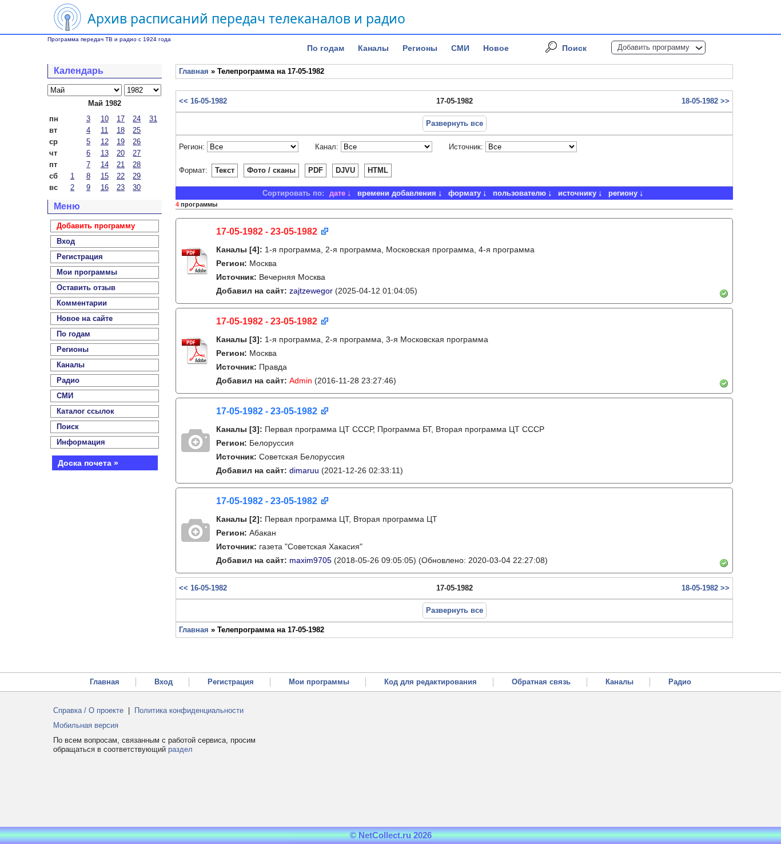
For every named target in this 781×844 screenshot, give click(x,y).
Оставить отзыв (86, 287)
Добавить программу (653, 47)
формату (464, 193)
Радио (68, 380)
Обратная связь (541, 681)
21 (121, 164)
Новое (496, 48)
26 (137, 141)
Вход (163, 681)
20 (121, 153)
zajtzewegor (311, 290)
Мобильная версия (85, 725)
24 (137, 118)
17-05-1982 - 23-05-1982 (266, 231)
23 (121, 187)
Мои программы (87, 272)
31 (153, 118)
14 (105, 164)
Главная (194, 71)
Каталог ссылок (85, 411)
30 (137, 187)
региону (622, 193)
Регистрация (231, 681)
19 (121, 141)
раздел (180, 749)
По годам (325, 48)
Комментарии (82, 303)
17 (121, 118)
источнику (577, 193)
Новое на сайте (85, 318)
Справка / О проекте (88, 710)
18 (121, 130)
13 (105, 153)
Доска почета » (88, 462)
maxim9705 (310, 560)
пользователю (519, 193)
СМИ (460, 48)
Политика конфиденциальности (189, 710)
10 (105, 118)
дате (337, 193)
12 (105, 141)
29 (137, 176)
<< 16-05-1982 (203, 101)
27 (137, 153)
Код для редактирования (430, 681)
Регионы (420, 48)
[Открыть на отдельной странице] (324, 232)
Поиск (574, 48)
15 (105, 176)
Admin (300, 380)
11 (104, 130)
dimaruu (304, 470)
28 (137, 164)
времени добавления (396, 193)
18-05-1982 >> (706, 101)
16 (105, 187)
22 (121, 176)
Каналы (373, 48)
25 (137, 130)
